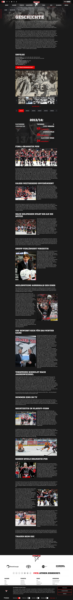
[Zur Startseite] (36, 4)
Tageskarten (23, 581)
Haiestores (29, 5)
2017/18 (45, 110)
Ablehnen (64, 593)
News (5, 580)
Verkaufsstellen (23, 584)
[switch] (28, 598)
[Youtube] (28, 573)
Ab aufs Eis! (38, 581)
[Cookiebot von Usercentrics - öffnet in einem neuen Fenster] (6, 598)
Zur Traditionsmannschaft (25, 67)
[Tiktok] (30, 573)
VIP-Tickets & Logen (56, 581)
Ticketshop (22, 580)
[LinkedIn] (25, 573)
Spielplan (6, 584)
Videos (5, 581)
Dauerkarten (23, 583)
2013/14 (21, 110)
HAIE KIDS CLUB (39, 583)
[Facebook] (14, 573)
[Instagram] (16, 573)
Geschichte (12, 10)
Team (5, 583)
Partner (54, 583)
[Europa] (60, 566)
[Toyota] (28, 566)
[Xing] (22, 573)
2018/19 (52, 110)
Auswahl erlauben (65, 590)
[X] (19, 573)
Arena (66, 5)
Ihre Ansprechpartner (56, 580)
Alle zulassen (64, 587)
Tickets (22, 5)
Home (5, 10)
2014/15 (27, 110)
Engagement (38, 584)
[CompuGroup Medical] (44, 566)
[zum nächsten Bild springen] (56, 100)
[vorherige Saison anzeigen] (16, 110)
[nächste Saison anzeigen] (56, 110)
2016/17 (39, 110)
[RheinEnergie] (12, 566)
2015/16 (33, 110)
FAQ (37, 580)
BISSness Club (55, 584)
